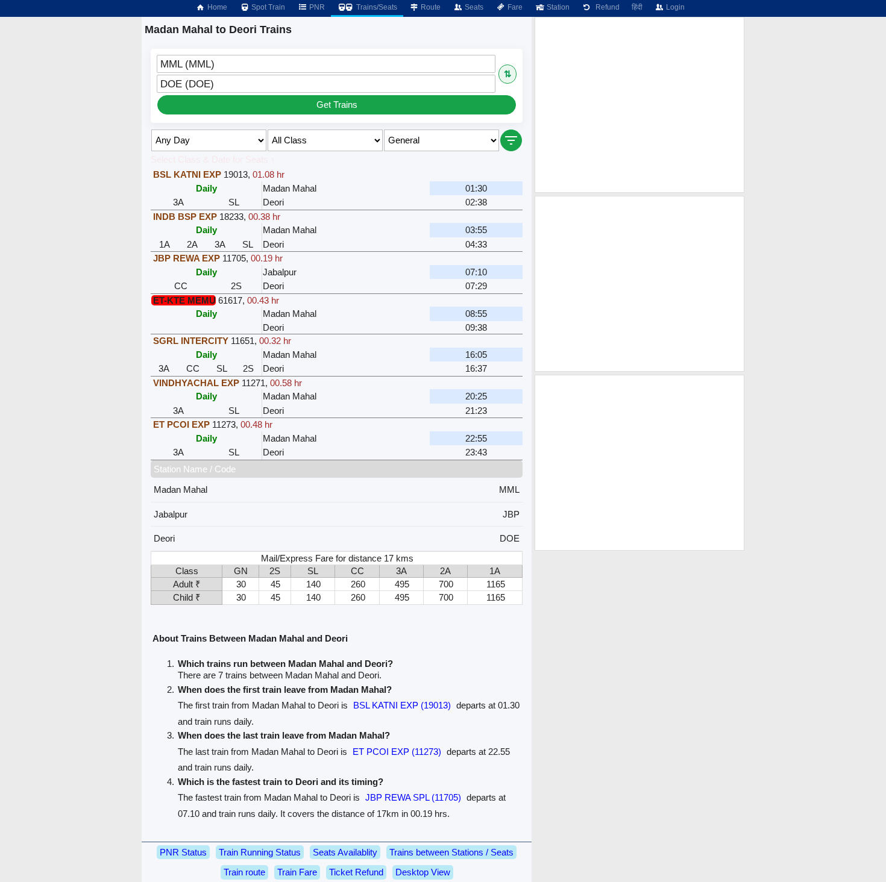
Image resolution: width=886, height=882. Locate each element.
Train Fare (297, 872)
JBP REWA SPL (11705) (413, 797)
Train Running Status (260, 852)
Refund (606, 7)
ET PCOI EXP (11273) (397, 751)
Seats (473, 7)
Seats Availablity (345, 852)
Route (430, 7)
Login (674, 7)
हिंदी (637, 7)
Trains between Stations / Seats (451, 852)
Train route (244, 872)
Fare (514, 7)
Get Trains (336, 104)
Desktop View (422, 872)
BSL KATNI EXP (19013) (402, 705)
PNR (316, 7)
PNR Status (183, 852)
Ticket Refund (356, 872)
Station (557, 7)
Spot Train (267, 7)
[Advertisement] (639, 104)
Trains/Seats (375, 7)
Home (216, 7)
